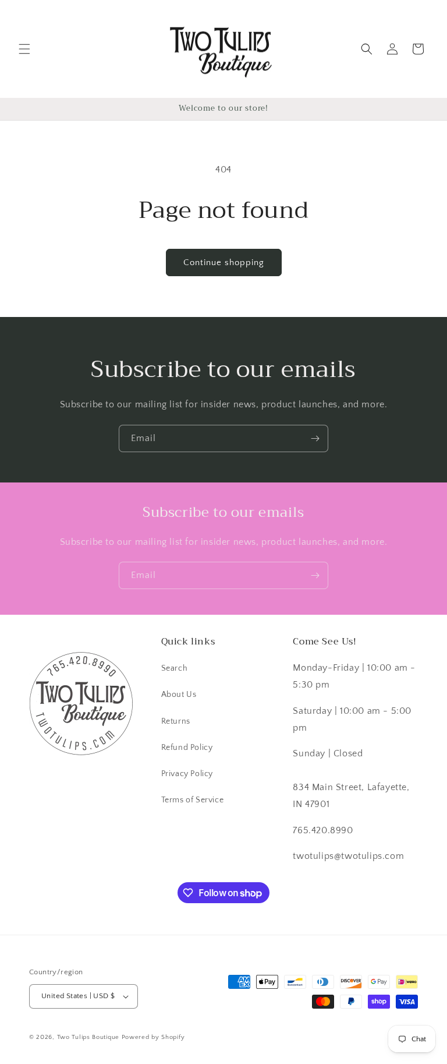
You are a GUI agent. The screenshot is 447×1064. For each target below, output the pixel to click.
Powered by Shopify (153, 1037)
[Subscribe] (315, 438)
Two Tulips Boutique (88, 1037)
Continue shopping (223, 262)
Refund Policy (187, 747)
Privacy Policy (187, 773)
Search (174, 668)
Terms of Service (192, 800)
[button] (24, 49)
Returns (175, 721)
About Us (179, 694)
